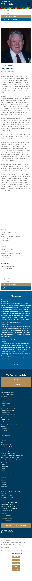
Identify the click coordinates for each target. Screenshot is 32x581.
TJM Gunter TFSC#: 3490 (7, 499)
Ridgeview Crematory (6, 403)
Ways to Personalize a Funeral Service (10, 449)
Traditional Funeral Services (7, 392)
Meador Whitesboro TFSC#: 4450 (9, 508)
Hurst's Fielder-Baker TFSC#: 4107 (9, 502)
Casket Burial (4, 417)
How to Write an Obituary (7, 446)
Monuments (4, 433)
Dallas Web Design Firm (23, 550)
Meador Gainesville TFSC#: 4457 (8, 510)
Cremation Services (5, 396)
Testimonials (4, 478)
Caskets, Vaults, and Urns (7, 398)
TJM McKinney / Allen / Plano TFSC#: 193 (10, 491)
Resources (3, 440)
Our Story (3, 482)
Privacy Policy (17, 544)
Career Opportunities (6, 488)
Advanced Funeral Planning (7, 394)
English (16, 556)
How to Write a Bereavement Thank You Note (12, 455)
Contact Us (16, 384)
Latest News (4, 486)
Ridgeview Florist (5, 428)
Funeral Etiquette (5, 451)
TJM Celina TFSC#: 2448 (6, 493)
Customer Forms (5, 462)
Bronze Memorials (5, 435)
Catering (3, 464)
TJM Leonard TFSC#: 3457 (7, 497)
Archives (3, 405)
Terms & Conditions (6, 547)
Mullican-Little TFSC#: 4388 (7, 504)
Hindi (16, 566)
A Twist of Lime (4, 430)
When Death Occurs (6, 444)
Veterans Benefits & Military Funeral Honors (11, 457)
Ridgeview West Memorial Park (8, 414)
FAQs (11, 544)
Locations (3, 401)
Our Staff (3, 480)
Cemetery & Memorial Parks (7, 410)
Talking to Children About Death (8, 453)
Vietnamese (16, 569)
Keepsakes (3, 426)
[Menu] (28, 3)
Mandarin (16, 563)
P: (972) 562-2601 (5, 544)
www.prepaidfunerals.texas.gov (8, 473)
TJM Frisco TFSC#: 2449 (6, 495)
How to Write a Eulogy (6, 448)
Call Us (16, 379)
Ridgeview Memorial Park (7, 412)
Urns (2, 432)
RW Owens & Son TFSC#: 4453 (8, 506)
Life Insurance (4, 466)
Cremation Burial (5, 419)
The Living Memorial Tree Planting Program (11, 459)
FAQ (2, 442)
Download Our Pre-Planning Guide (16, 525)
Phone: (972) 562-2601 (6, 515)
